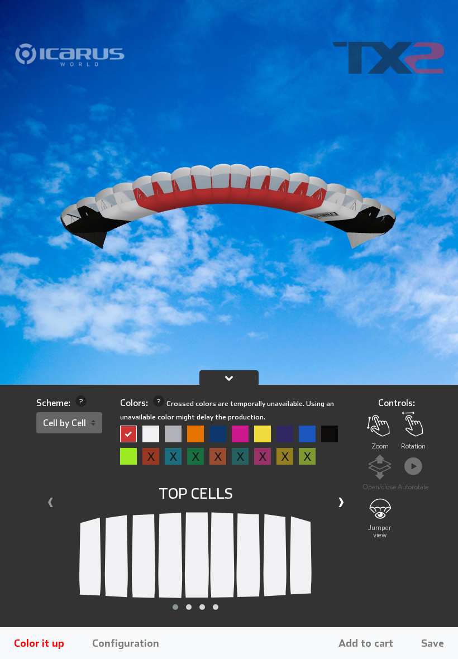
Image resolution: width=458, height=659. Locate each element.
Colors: (227, 409)
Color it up (39, 643)
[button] (175, 607)
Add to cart (365, 643)
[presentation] (50, 504)
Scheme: (59, 403)
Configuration (125, 643)
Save (432, 643)
